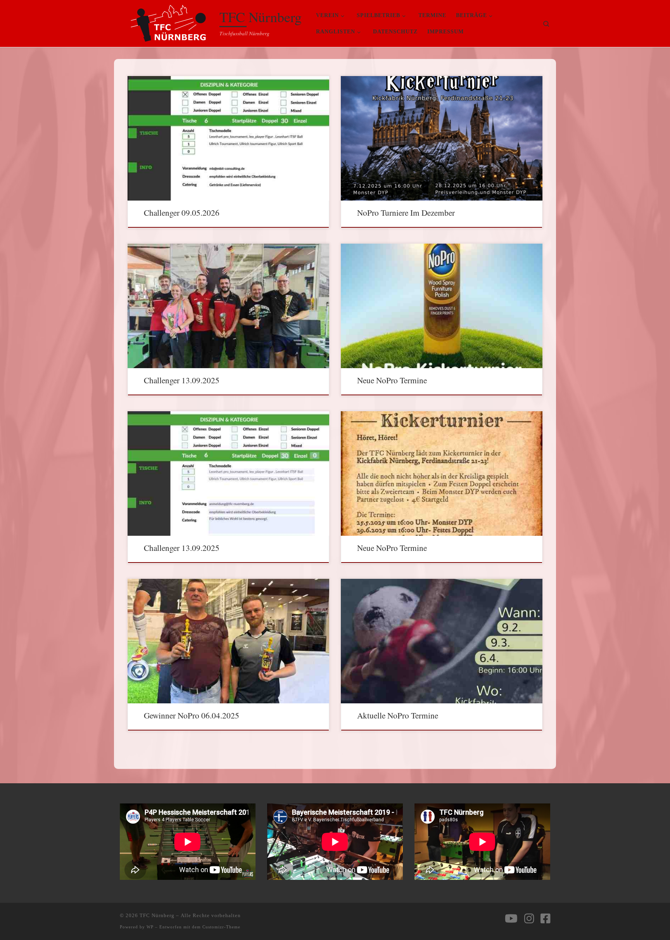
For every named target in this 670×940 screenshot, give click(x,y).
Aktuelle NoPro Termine (397, 715)
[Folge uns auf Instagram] (529, 918)
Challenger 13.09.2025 (181, 380)
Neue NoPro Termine (392, 380)
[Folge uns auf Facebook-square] (545, 918)
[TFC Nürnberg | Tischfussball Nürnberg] (168, 21)
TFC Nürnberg (157, 915)
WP (150, 926)
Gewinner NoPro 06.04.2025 (191, 715)
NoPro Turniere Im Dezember (406, 212)
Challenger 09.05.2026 (181, 212)
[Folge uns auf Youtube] (511, 918)
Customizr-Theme (221, 926)
